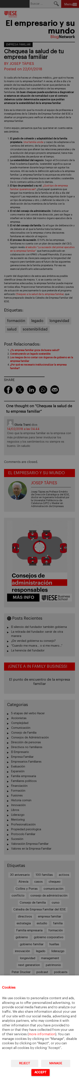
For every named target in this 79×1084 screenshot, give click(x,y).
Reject (24, 1063)
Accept (40, 1072)
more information (42, 1034)
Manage (55, 1063)
